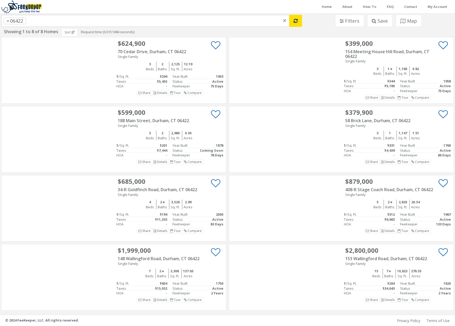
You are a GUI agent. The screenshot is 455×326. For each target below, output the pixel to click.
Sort (68, 32)
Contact (410, 6)
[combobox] (145, 21)
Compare (194, 93)
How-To (369, 6)
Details (161, 93)
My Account (437, 6)
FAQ (390, 6)
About (347, 6)
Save (382, 21)
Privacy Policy (408, 320)
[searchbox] (38, 21)
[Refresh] (295, 21)
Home (327, 6)
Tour (177, 93)
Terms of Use (438, 320)
